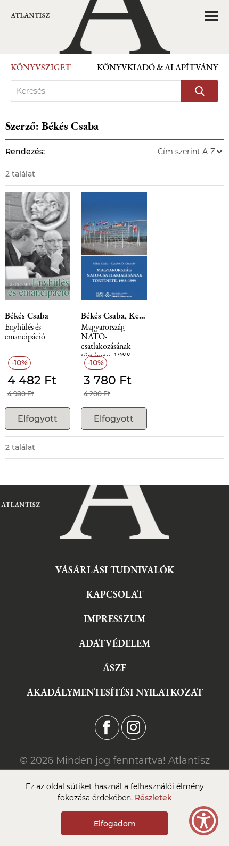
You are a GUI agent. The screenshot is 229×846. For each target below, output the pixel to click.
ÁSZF (114, 667)
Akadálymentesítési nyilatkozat (115, 692)
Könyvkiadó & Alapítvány (157, 67)
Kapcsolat (114, 594)
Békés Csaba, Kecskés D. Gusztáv (113, 316)
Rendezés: (25, 151)
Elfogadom (115, 823)
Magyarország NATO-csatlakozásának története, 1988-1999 (107, 339)
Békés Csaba (26, 316)
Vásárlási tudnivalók (114, 570)
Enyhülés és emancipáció (25, 332)
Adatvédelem (114, 643)
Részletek (153, 797)
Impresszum (114, 619)
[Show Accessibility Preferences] (203, 820)
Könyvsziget (41, 67)
